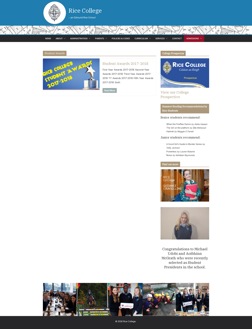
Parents (99, 38)
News (48, 38)
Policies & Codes (121, 38)
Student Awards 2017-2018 (125, 63)
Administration (79, 38)
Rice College (85, 10)
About (59, 38)
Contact (177, 38)
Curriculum (141, 38)
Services (160, 38)
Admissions (192, 38)
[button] (64, 38)
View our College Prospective (175, 94)
